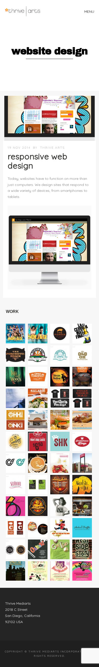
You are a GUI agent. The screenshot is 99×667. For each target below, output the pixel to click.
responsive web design (37, 160)
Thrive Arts (52, 147)
